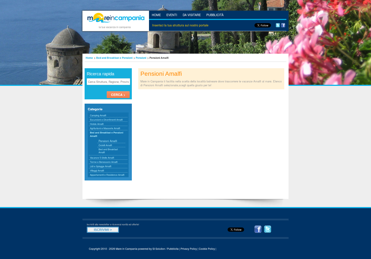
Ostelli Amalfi (105, 145)
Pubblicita (173, 248)
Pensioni (141, 58)
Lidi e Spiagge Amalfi (100, 166)
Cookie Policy (207, 248)
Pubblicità (215, 15)
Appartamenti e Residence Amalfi (107, 174)
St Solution (158, 248)
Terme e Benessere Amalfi (104, 162)
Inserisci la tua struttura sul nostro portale (180, 25)
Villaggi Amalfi (97, 170)
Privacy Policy (189, 248)
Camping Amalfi (98, 115)
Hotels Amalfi (97, 124)
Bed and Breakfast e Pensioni (114, 58)
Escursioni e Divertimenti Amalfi (106, 119)
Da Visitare (192, 15)
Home (156, 15)
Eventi (171, 15)
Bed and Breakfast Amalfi (108, 150)
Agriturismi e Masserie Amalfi (105, 128)
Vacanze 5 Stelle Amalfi (102, 157)
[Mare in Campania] (116, 23)
